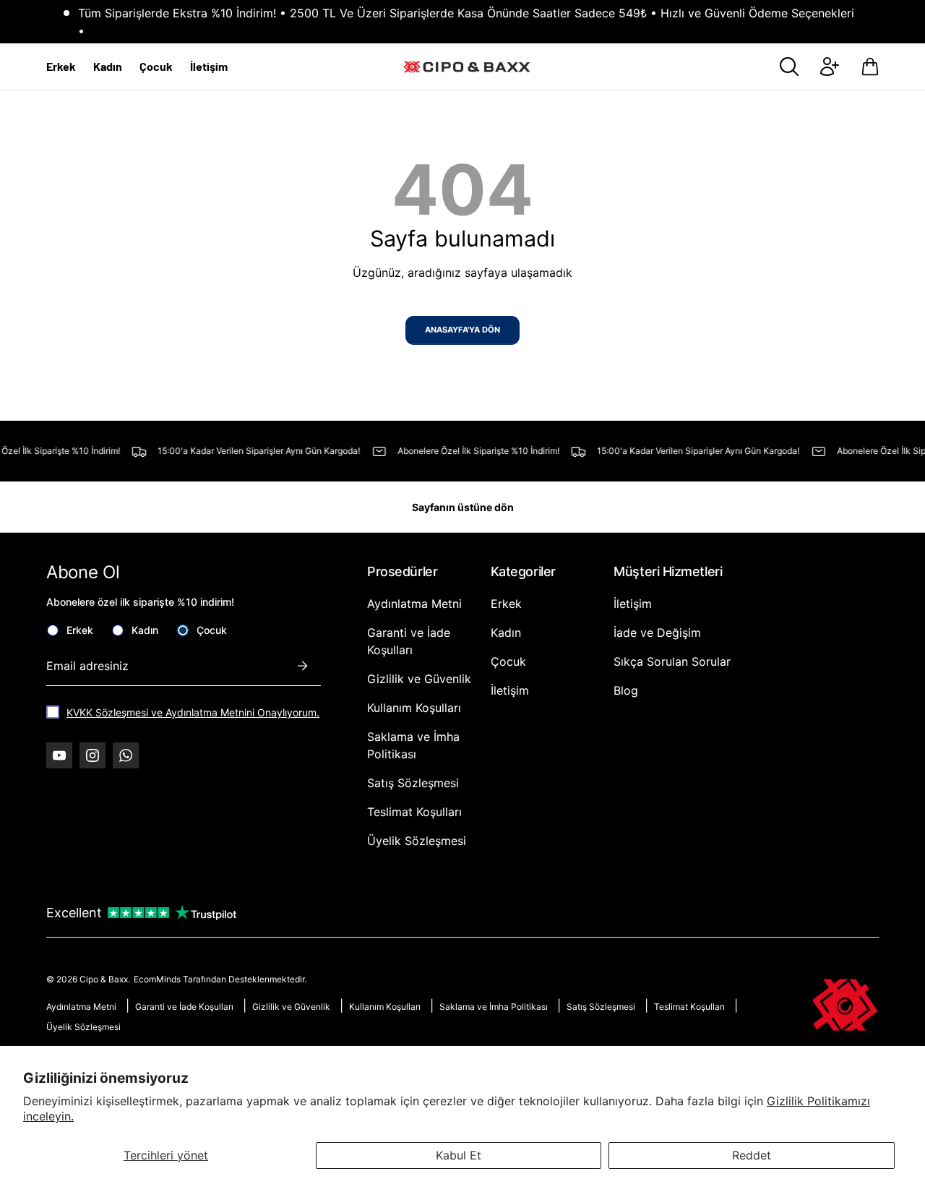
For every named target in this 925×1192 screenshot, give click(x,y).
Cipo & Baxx (103, 979)
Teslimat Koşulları (414, 812)
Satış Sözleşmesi (413, 783)
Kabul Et (458, 1155)
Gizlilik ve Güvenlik (419, 679)
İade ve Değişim (657, 632)
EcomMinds (158, 979)
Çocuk (156, 66)
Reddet (751, 1155)
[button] (870, 66)
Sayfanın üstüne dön (463, 507)
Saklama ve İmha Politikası (493, 1006)
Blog (626, 690)
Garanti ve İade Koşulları (184, 1006)
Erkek (61, 66)
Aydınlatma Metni (414, 603)
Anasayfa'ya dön (462, 330)
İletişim (209, 66)
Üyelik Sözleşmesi (416, 840)
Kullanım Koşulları (414, 707)
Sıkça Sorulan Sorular (672, 661)
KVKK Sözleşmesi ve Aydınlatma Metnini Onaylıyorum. (192, 712)
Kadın (107, 66)
